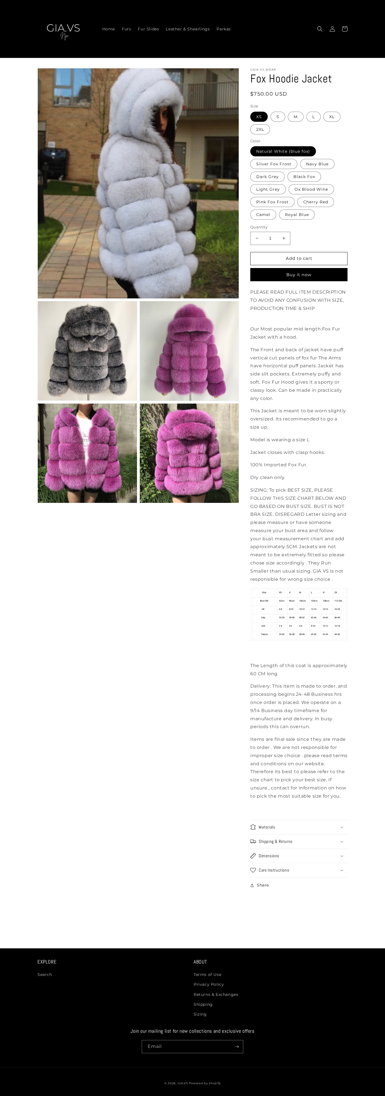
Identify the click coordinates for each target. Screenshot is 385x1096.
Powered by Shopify (205, 1083)
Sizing (200, 1014)
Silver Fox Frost (273, 163)
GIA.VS (183, 1083)
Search (44, 974)
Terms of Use (207, 974)
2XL (260, 129)
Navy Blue (317, 163)
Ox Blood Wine (311, 189)
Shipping (203, 1004)
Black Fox (304, 176)
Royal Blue (297, 214)
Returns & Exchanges (216, 994)
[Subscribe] (237, 1046)
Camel (263, 214)
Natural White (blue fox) (283, 151)
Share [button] (263, 885)
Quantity (258, 227)
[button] (320, 29)
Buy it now (298, 274)
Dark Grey (267, 176)
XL (332, 116)
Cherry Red (315, 201)
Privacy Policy (209, 984)
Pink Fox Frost (272, 201)
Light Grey (268, 189)
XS (259, 116)
